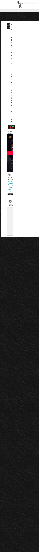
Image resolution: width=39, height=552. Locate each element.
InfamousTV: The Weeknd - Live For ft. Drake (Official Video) (11, 73)
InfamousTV (10, 190)
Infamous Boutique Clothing (10, 183)
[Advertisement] (23, 52)
